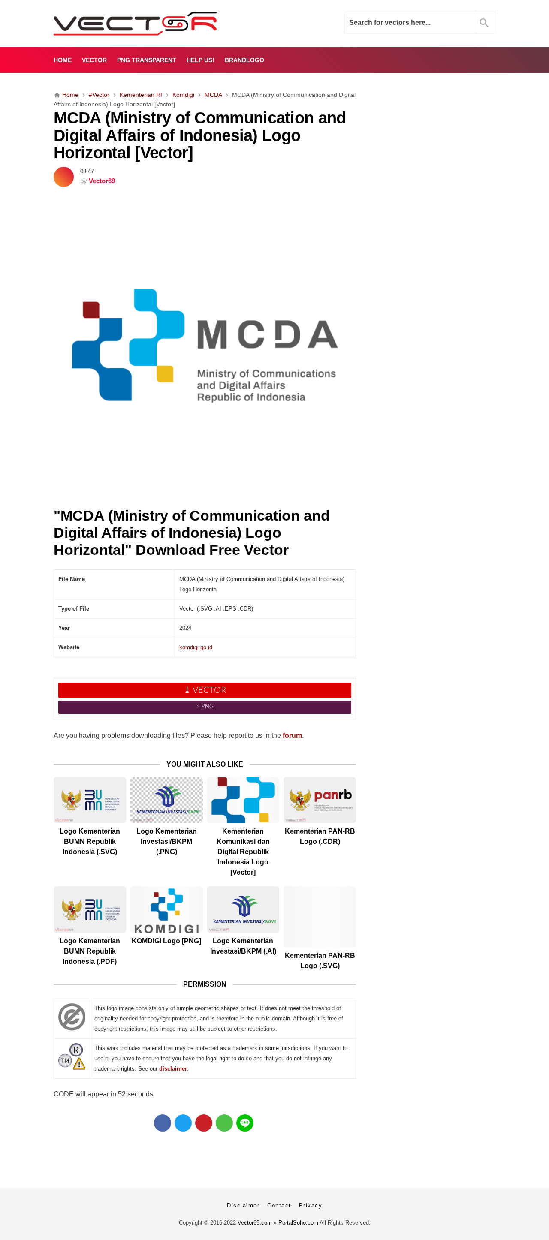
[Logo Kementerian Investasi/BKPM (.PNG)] (166, 800)
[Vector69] (162, 23)
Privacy (311, 1205)
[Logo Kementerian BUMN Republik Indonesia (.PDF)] (90, 909)
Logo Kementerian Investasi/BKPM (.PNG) (166, 841)
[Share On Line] (244, 1123)
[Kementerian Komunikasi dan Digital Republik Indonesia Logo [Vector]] (243, 800)
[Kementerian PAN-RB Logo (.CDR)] (320, 800)
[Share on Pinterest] (203, 1123)
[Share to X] (183, 1123)
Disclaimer (243, 1205)
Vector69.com (255, 1222)
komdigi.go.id (195, 647)
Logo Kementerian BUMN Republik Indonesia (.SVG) (90, 841)
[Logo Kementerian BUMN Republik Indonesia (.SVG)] (90, 800)
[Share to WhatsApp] (224, 1123)
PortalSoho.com (298, 1222)
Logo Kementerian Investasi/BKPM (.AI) (243, 946)
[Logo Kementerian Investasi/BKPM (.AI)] (243, 909)
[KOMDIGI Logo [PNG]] (166, 909)
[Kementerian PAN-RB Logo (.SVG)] (320, 917)
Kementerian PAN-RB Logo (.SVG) (320, 960)
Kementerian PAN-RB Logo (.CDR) (320, 836)
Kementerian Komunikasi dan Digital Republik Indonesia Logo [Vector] (243, 852)
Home (63, 60)
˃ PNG (205, 707)
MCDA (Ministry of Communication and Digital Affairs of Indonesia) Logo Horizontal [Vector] (200, 135)
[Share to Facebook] (162, 1123)
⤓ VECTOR (205, 690)
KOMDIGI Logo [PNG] (166, 941)
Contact (279, 1205)
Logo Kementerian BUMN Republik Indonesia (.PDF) (90, 951)
